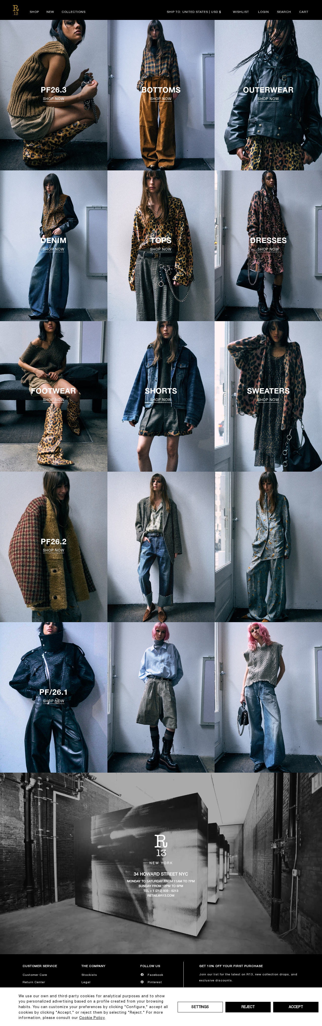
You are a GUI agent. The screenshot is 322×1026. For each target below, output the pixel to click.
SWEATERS (268, 394)
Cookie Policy (92, 1018)
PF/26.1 (53, 695)
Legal (86, 982)
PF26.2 (54, 545)
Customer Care (35, 975)
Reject (248, 1007)
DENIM (54, 243)
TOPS (161, 243)
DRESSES (268, 243)
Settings (200, 1007)
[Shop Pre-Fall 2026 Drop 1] (161, 697)
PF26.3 (54, 93)
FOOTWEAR (53, 394)
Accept (296, 1007)
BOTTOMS (161, 93)
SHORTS (161, 394)
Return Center (34, 982)
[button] (284, 12)
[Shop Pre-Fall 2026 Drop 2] (161, 547)
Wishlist (241, 12)
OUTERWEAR (268, 93)
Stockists (89, 975)
